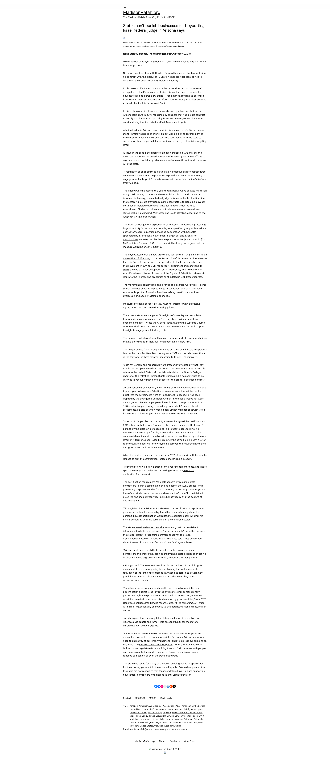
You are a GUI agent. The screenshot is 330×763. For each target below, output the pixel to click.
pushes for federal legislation (139, 232)
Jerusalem (161, 716)
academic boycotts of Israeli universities (145, 292)
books (170, 709)
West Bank (169, 725)
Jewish (170, 716)
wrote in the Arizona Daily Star (155, 644)
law (136, 719)
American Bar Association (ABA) (165, 706)
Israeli (152, 716)
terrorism (134, 725)
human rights (195, 712)
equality (167, 712)
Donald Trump (155, 712)
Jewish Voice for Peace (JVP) (189, 716)
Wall (156, 725)
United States (146, 725)
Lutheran (155, 719)
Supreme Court (189, 722)
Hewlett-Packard (180, 712)
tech (200, 722)
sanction (167, 722)
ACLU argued (189, 485)
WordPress (189, 741)
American (143, 706)
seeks (126, 269)
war (161, 725)
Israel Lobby (142, 716)
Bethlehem (160, 709)
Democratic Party (138, 712)
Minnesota (165, 719)
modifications (130, 239)
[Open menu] (124, 6)
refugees (149, 722)
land (132, 719)
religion (158, 722)
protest (140, 722)
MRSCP (152, 698)
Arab (146, 709)
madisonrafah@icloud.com (144, 729)
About (162, 741)
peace (133, 722)
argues (191, 243)
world (178, 725)
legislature (144, 719)
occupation (177, 719)
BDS (152, 709)
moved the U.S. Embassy (136, 258)
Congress (198, 709)
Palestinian (199, 719)
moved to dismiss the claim (149, 527)
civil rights (188, 709)
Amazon (134, 706)
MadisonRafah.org (141, 12)
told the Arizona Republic (164, 667)
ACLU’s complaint (187, 357)
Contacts (175, 741)
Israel (132, 716)
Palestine (188, 719)
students (177, 722)
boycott (178, 709)
